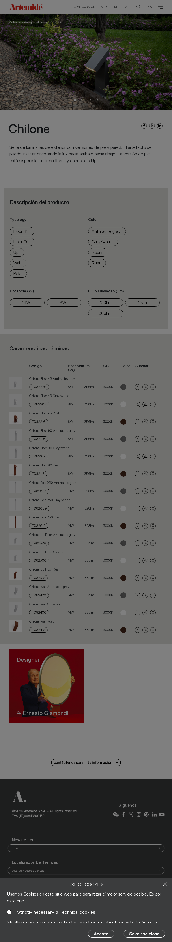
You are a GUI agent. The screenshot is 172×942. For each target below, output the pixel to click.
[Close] (164, 884)
